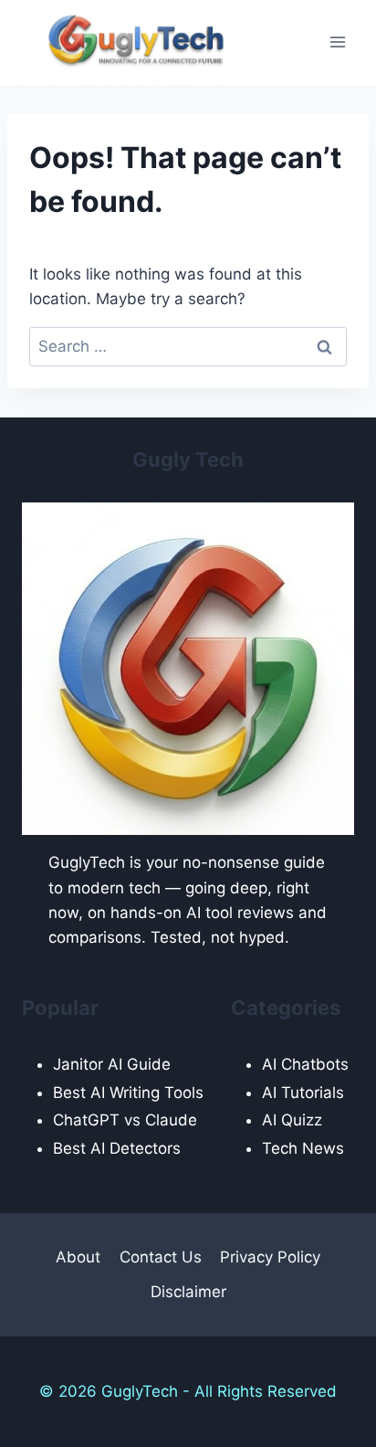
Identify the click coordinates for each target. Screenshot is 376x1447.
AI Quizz (292, 1120)
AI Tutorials (303, 1092)
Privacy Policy (270, 1257)
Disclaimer (188, 1292)
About (78, 1257)
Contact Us (161, 1257)
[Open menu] (337, 42)
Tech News (303, 1148)
